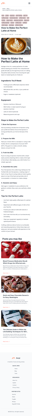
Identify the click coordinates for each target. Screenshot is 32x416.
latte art (25, 15)
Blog (8, 8)
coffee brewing (5, 22)
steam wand (10, 20)
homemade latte (14, 18)
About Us (15, 380)
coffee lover (18, 22)
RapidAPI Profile (16, 404)
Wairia (13, 396)
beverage (11, 25)
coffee (7, 15)
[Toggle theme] (26, 3)
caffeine (25, 22)
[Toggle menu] (29, 3)
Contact (14, 385)
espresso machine (18, 20)
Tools (16, 373)
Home (3, 8)
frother (3, 20)
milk (28, 18)
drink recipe (5, 25)
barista (12, 22)
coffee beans (22, 18)
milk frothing (19, 15)
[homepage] (3, 3)
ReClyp (14, 401)
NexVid (14, 394)
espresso (12, 15)
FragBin (14, 399)
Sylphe (14, 382)
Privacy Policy (16, 387)
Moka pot (26, 20)
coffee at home (19, 25)
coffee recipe (5, 18)
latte (3, 15)
